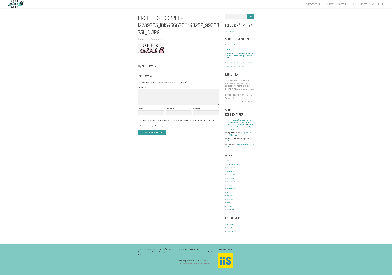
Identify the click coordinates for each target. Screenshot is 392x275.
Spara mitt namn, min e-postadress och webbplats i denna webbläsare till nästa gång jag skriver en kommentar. (176, 120)
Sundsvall (238, 102)
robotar (251, 95)
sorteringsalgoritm (239, 99)
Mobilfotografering (244, 89)
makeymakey (244, 85)
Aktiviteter (230, 224)
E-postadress (170, 109)
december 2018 (232, 168)
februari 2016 (231, 206)
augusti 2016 (231, 189)
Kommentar (142, 87)
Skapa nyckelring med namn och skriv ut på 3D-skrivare (241, 126)
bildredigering (242, 80)
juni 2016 (230, 192)
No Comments (157, 39)
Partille (226, 92)
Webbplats (196, 109)
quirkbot (247, 95)
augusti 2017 (231, 175)
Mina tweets (229, 31)
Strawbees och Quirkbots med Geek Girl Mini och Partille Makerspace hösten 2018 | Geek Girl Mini (240, 122)
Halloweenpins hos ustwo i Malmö (239, 141)
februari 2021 (231, 161)
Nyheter (229, 228)
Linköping (247, 83)
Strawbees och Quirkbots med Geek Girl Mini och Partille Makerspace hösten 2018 (240, 55)
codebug (248, 80)
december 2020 (232, 164)
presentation (233, 92)
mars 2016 (230, 203)
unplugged (247, 101)
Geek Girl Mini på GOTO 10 (236, 66)
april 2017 (230, 178)
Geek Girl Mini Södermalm (235, 45)
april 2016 (230, 199)
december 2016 (232, 182)
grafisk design (233, 83)
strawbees (227, 102)
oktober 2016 (231, 185)
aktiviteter (235, 80)
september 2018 (232, 171)
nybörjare (251, 89)
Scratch (230, 98)
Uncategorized (232, 231)
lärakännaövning (232, 85)
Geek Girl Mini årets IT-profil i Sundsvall (240, 62)
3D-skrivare (229, 80)
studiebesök (233, 102)
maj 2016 (230, 196)
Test (228, 49)
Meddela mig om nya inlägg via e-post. (153, 126)
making (229, 88)
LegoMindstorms (241, 83)
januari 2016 (231, 210)
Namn (140, 109)
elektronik (227, 83)
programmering (234, 95)
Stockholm (246, 99)
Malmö (237, 89)
